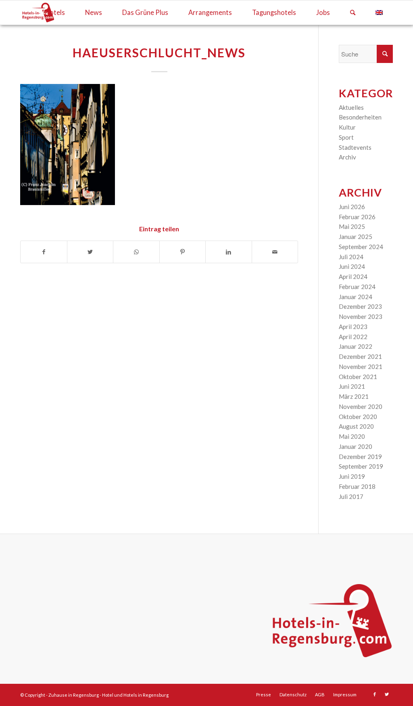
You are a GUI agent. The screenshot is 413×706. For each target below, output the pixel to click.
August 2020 (356, 426)
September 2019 (361, 466)
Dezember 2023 (360, 306)
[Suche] (352, 12)
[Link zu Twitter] (387, 694)
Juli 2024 (351, 256)
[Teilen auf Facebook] (44, 252)
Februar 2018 (357, 486)
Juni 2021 (352, 386)
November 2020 (360, 406)
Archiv (347, 157)
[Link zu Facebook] (375, 694)
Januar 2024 (355, 296)
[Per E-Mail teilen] (275, 252)
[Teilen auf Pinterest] (183, 252)
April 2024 (353, 276)
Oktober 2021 (358, 376)
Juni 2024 (352, 266)
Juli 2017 (351, 496)
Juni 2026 (352, 206)
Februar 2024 (357, 286)
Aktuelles (351, 107)
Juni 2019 (352, 476)
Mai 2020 (352, 436)
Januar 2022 (355, 346)
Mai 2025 (352, 226)
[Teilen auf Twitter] (90, 252)
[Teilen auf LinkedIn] (229, 252)
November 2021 (360, 366)
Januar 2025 (355, 236)
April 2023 (353, 326)
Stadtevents (355, 147)
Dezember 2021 (360, 356)
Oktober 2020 (358, 416)
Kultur (347, 127)
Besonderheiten (360, 117)
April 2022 (353, 336)
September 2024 (361, 246)
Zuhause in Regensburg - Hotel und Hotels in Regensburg (108, 695)
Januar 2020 (355, 446)
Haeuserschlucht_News (159, 52)
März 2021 (354, 396)
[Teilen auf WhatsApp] (136, 252)
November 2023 (360, 316)
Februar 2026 (357, 216)
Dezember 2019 (360, 456)
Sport (346, 137)
